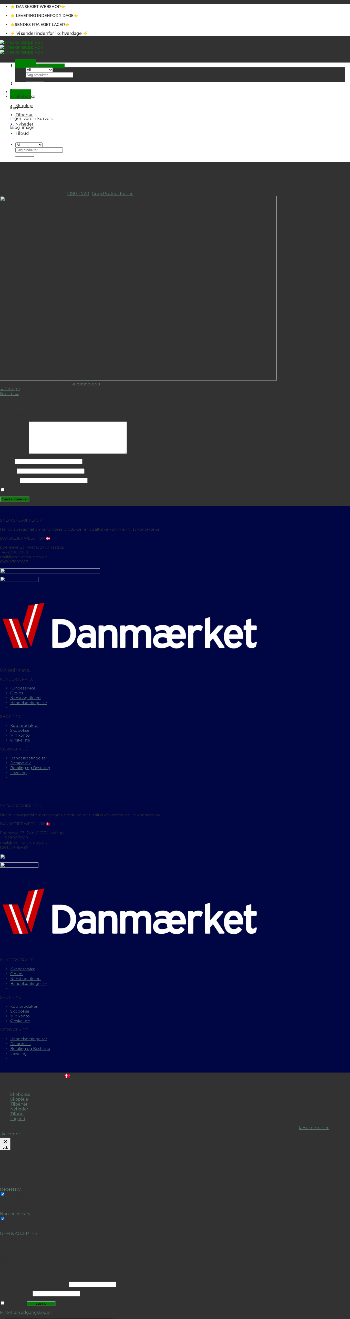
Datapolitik (20, 763)
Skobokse (25, 96)
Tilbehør (24, 114)
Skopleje (24, 105)
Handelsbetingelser (28, 702)
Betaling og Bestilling (30, 768)
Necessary (16, 1194)
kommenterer (86, 384)
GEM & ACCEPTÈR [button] (18, 1233)
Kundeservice (22, 688)
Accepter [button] (10, 1133)
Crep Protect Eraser (112, 193)
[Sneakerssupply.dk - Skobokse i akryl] (21, 47)
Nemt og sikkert (25, 698)
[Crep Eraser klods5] (138, 379)
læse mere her (314, 1127)
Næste (9, 393)
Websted (9, 480)
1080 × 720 (78, 193)
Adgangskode (16, 1293)
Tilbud (22, 133)
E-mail (8, 470)
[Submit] (35, 81)
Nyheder (24, 124)
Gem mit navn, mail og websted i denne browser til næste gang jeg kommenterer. (90, 490)
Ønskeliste (20, 740)
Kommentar (14, 452)
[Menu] (25, 61)
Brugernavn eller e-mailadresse (34, 1284)
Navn (7, 461)
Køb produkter (24, 725)
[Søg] (25, 65)
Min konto (20, 735)
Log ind (41, 1303)
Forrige (10, 388)
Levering (18, 772)
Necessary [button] (10, 1189)
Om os (16, 693)
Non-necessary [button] (15, 1213)
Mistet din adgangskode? (25, 1312)
